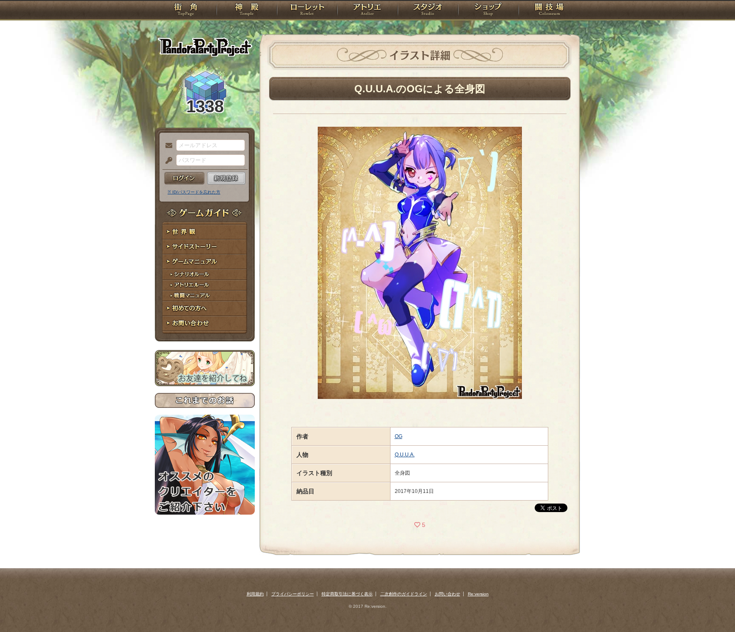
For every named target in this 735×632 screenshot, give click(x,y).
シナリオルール (205, 274)
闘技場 (549, 10)
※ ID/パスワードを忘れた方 (194, 192)
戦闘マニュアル (205, 295)
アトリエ (367, 10)
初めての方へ (205, 308)
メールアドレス (166, 145)
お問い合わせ (205, 323)
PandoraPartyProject (205, 47)
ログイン (184, 178)
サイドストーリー (205, 246)
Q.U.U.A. (405, 455)
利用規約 (255, 594)
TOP (186, 10)
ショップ (488, 10)
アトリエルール (205, 285)
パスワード (166, 160)
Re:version (478, 594)
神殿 (247, 10)
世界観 (205, 232)
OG (398, 436)
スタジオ (428, 10)
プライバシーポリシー (292, 594)
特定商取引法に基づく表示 (347, 594)
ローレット (307, 10)
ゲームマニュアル (205, 261)
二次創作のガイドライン (403, 594)
